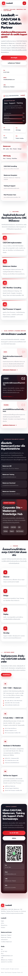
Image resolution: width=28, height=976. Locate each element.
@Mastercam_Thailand (6, 960)
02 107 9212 (4, 951)
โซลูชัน (2, 921)
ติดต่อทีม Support (7, 396)
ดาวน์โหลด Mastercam (6, 942)
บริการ (2, 923)
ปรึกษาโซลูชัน (14, 58)
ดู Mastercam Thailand (14, 63)
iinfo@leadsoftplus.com (7, 956)
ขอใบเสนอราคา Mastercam (9, 370)
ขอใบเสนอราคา (4, 939)
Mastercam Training (6, 937)
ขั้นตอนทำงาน (4, 925)
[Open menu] (24, 3)
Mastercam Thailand (6, 935)
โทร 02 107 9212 (14, 833)
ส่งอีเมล (14, 838)
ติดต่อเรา (3, 927)
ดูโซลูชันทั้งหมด (6, 675)
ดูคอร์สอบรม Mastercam (9, 425)
